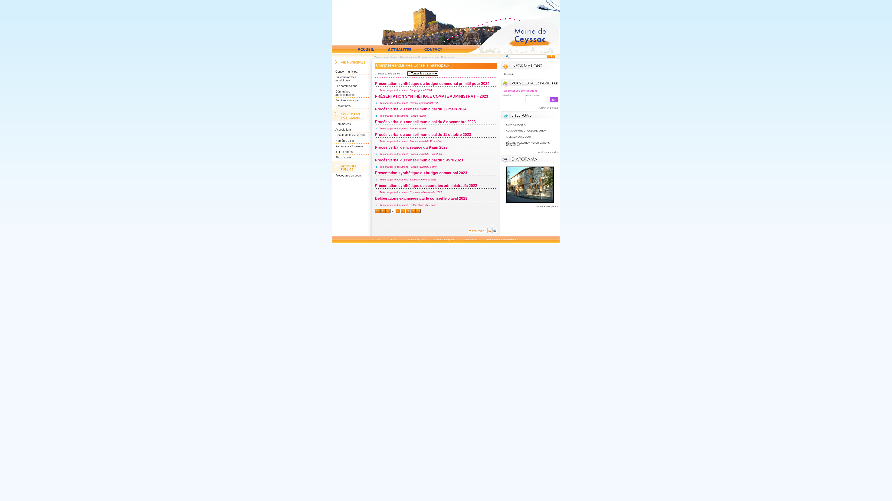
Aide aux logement (518, 136)
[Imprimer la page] (494, 232)
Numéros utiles (344, 140)
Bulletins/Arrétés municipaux (345, 79)
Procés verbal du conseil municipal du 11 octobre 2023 (423, 135)
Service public (516, 124)
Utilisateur (507, 95)
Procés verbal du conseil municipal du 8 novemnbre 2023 (425, 122)
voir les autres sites (548, 152)
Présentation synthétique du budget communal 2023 (421, 173)
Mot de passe (532, 95)
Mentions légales (416, 239)
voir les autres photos (546, 206)
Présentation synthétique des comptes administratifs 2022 (426, 186)
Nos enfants (343, 106)
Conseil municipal (409, 57)
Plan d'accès (343, 157)
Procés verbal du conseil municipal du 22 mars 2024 (420, 109)
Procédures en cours (348, 175)
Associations (343, 129)
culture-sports (344, 152)
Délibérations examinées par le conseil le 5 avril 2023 (421, 198)
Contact (433, 49)
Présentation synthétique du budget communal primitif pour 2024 (432, 84)
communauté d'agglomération (526, 130)
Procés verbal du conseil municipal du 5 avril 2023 (419, 160)
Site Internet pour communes (502, 239)
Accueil (512, 36)
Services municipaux (348, 100)
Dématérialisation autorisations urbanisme (528, 144)
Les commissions (346, 86)
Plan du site (471, 239)
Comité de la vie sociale (350, 135)
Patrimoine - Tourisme (349, 146)
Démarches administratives (344, 93)
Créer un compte (548, 107)
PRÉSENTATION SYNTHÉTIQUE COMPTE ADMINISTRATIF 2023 (431, 96)
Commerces (343, 124)
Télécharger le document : (406, 90)
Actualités (400, 49)
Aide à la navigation (444, 239)
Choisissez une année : (388, 73)
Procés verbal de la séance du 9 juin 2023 (411, 147)
